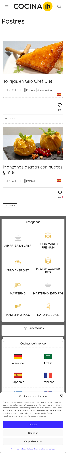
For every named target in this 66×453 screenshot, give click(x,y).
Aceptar (33, 424)
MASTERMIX (18, 293)
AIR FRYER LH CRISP (17, 245)
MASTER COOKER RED (48, 270)
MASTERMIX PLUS (18, 315)
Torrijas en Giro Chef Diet (27, 81)
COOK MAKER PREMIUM (48, 245)
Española (18, 382)
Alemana (18, 363)
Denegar (33, 432)
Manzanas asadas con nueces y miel (32, 169)
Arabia (48, 363)
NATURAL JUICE (48, 315)
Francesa (48, 382)
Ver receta (10, 118)
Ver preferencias (33, 441)
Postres (30, 90)
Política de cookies (18, 449)
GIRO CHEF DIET (15, 90)
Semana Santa (45, 90)
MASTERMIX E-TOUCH (48, 293)
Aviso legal (51, 449)
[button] (61, 396)
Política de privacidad (36, 449)
